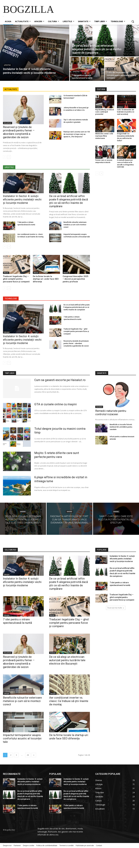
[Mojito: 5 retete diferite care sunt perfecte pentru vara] (17, 461)
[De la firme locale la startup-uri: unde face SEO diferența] (46, 264)
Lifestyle (7, 65)
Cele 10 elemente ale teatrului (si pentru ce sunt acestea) (125, 112)
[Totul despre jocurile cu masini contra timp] (17, 437)
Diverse (23, 511)
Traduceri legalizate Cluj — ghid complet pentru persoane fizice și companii (16, 279)
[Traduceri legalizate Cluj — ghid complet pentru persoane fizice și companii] (122, 69)
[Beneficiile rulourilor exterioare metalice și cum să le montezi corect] (55, 226)
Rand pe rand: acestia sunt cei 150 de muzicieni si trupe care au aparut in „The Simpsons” (77, 134)
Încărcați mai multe (115, 608)
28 (28, 755)
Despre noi (7, 845)
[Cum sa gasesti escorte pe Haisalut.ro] (17, 388)
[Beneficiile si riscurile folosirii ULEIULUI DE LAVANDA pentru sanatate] (101, 428)
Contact (99, 845)
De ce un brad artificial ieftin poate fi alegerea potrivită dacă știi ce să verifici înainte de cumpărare (68, 201)
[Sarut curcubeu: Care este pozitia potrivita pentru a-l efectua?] (116, 519)
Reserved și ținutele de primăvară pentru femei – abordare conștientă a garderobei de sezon (19, 132)
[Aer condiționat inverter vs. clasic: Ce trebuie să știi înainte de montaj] (9, 238)
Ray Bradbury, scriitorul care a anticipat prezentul (104, 112)
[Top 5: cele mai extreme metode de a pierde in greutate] (55, 123)
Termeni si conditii (66, 845)
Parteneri (17, 845)
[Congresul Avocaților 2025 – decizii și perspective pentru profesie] (76, 264)
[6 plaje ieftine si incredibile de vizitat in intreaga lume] (17, 485)
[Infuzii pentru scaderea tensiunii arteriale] (101, 440)
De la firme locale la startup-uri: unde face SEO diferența (46, 279)
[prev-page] (4, 157)
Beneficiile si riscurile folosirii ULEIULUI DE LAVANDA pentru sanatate (121, 427)
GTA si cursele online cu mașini (55, 404)
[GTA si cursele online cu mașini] (17, 412)
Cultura (98, 107)
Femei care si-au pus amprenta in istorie (103, 161)
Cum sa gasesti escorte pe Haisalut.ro (60, 380)
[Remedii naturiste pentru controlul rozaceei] (115, 393)
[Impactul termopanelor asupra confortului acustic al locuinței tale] (55, 238)
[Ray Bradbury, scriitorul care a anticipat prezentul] (104, 101)
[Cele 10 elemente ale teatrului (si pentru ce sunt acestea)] (126, 101)
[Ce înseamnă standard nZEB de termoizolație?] (55, 99)
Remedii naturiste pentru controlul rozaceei (110, 412)
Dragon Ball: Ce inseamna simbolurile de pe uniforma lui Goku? (125, 137)
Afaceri (110, 69)
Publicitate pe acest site (85, 845)
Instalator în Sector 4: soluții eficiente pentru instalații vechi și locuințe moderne (22, 199)
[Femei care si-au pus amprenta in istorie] (104, 152)
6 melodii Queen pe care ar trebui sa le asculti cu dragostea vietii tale (125, 163)
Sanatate (99, 407)
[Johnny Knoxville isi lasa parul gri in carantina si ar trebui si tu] (55, 111)
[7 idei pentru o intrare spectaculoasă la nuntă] (87, 69)
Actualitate (7, 123)
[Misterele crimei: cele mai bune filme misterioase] (104, 125)
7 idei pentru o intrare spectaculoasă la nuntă (17, 621)
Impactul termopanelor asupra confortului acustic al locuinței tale (22, 738)
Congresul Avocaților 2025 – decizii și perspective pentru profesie (75, 279)
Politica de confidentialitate (46, 845)
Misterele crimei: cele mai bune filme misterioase (104, 136)
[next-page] (9, 157)
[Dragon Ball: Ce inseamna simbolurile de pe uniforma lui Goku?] (126, 125)
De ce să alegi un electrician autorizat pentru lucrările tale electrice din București (67, 660)
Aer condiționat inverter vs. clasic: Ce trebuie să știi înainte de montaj (68, 701)
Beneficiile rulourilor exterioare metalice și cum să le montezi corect (75, 224)
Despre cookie (28, 845)
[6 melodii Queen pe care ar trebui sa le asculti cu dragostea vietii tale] (126, 152)
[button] (132, 21)
